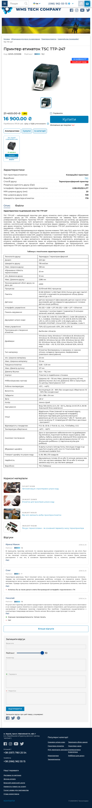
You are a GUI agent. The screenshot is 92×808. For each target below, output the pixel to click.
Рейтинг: (10, 653)
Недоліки (12, 691)
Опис (7, 205)
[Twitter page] (88, 10)
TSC (86, 178)
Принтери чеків (74, 746)
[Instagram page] (76, 10)
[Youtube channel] (82, 10)
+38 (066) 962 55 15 (14, 761)
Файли (19, 205)
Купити (69, 119)
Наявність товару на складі (15, 786)
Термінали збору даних (78, 742)
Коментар (10, 658)
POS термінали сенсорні (58, 750)
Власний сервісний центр (14, 783)
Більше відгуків (46, 629)
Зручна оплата (10, 779)
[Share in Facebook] (7, 718)
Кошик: (89, 2)
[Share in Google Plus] (18, 718)
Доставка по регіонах (12, 775)
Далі (7, 560)
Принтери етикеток (56, 746)
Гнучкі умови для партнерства (16, 790)
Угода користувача (11, 794)
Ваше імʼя (10, 643)
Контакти (9, 801)
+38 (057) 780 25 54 (15, 752)
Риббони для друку (76, 756)
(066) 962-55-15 (57, 3)
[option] (46, 26)
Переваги (13, 674)
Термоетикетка (54, 759)
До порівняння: (83, 2)
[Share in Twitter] (13, 718)
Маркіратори (53, 756)
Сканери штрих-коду (56, 742)
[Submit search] (26, 3)
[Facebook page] (71, 10)
